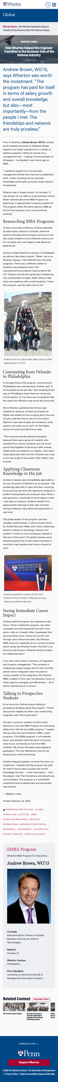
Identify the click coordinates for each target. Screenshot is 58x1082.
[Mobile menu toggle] (54, 4)
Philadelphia (41, 829)
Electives (23, 815)
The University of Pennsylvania (41, 1070)
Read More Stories (41, 999)
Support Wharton (29, 1062)
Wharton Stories (10, 27)
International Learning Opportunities (24, 824)
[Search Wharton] (48, 4)
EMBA (34, 815)
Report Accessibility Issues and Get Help (37, 1074)
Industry (35, 819)
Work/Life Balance (35, 834)
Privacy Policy (11, 1074)
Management (25, 829)
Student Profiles (12, 834)
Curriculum (9, 815)
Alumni (39, 810)
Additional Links (28, 1044)
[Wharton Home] (12, 4)
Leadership (9, 829)
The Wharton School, (18, 1070)
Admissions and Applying (19, 810)
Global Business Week (15, 819)
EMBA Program (21, 849)
